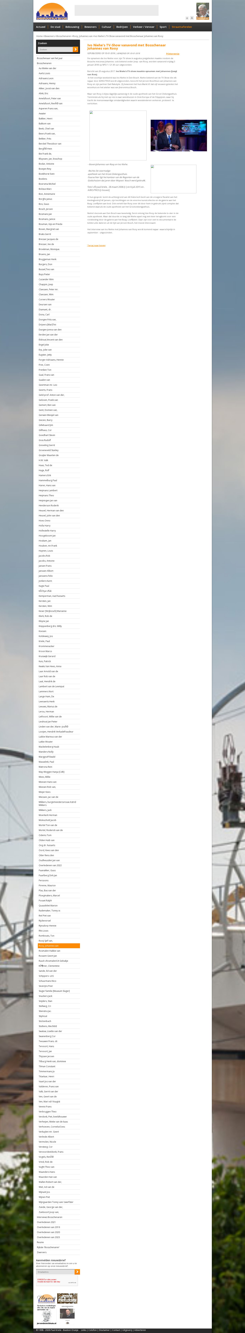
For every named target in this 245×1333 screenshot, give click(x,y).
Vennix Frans (45, 1106)
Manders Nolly (46, 751)
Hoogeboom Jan (47, 535)
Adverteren (140, 1330)
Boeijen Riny (45, 168)
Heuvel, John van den (49, 515)
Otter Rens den (46, 855)
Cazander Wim (46, 279)
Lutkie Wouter (46, 741)
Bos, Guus (44, 204)
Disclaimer (104, 1330)
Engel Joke (44, 344)
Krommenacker (46, 646)
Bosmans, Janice (47, 219)
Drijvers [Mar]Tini (47, 324)
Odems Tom (45, 835)
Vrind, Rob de (46, 1161)
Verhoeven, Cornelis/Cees (52, 1126)
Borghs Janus (45, 198)
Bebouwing (72, 27)
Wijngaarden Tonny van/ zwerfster (56, 1202)
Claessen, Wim (46, 294)
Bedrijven (122, 27)
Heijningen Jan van (48, 500)
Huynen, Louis (46, 550)
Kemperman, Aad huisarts (52, 595)
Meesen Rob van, (47, 786)
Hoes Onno (44, 520)
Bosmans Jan (45, 214)
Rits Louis (43, 930)
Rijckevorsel (45, 920)
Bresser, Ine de (46, 244)
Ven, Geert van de (48, 1096)
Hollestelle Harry (47, 530)
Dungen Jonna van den (50, 329)
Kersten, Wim (45, 606)
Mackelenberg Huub (49, 746)
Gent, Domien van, (48, 410)
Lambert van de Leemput (51, 686)
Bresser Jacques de (48, 239)
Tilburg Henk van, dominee (52, 1061)
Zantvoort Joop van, (49, 1212)
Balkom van (45, 123)
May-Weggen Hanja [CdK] (51, 771)
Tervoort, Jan (45, 1051)
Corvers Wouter (47, 299)
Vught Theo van (46, 1166)
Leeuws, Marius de (48, 706)
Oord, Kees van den (49, 850)
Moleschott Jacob (47, 820)
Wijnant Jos (44, 1192)
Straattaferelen (182, 27)
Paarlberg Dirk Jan (48, 875)
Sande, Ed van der (48, 970)
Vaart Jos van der (47, 1081)
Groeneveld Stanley (48, 450)
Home (39, 36)
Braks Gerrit (45, 234)
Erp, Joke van (45, 349)
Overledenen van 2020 (48, 1232)
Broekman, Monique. (49, 249)
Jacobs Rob (44, 555)
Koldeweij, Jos (46, 636)
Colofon (92, 1330)
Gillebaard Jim (46, 425)
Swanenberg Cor (47, 1036)
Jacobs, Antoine (47, 560)
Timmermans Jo (47, 1071)
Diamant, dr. (45, 309)
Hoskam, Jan (45, 540)
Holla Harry (44, 525)
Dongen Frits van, (47, 319)
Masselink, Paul (46, 761)
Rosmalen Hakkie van (49, 950)
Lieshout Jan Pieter (48, 721)
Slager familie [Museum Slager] (54, 991)
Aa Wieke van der (47, 68)
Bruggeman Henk (47, 259)
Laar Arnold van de (48, 671)
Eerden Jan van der (48, 334)
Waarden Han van (48, 1176)
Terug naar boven (96, 245)
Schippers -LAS (46, 975)
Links (83, 1330)
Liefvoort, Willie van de (50, 716)
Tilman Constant (47, 1066)
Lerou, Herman (46, 711)
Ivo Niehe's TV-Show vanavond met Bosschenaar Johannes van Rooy (128, 36)
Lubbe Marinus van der (50, 736)
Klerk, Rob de (45, 616)
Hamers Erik (45, 475)
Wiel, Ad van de (46, 1187)
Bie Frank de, (45, 153)
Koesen (42, 631)
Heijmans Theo (46, 495)
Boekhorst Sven (47, 173)
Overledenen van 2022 (50, 865)
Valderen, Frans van (49, 1086)
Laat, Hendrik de (47, 681)
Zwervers (41, 1252)
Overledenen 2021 (46, 1222)
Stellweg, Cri (45, 1006)
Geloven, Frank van (48, 399)
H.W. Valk (43, 460)
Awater (42, 113)
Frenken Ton (45, 369)
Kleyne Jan (44, 621)
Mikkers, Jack (45, 810)
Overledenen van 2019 (48, 1227)
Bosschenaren (63, 36)
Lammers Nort (46, 691)
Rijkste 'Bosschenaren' (48, 1247)
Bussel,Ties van (46, 269)
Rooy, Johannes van (83, 36)
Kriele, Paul (44, 641)
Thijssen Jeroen (46, 1056)
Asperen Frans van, (48, 108)
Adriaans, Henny (47, 83)
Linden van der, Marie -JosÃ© (53, 726)
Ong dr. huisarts (47, 845)
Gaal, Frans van (46, 374)
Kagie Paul (44, 585)
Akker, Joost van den (49, 88)
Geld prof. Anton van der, (52, 394)
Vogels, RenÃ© (46, 1156)
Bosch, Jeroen (46, 209)
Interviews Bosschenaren (49, 1217)
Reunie (40, 1242)
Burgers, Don (45, 264)
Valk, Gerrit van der (48, 1091)
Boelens (43, 178)
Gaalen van (44, 379)
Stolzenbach (45, 1021)
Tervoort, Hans (46, 1046)
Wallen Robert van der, (50, 1181)
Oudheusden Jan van (49, 860)
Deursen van (45, 304)
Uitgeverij (127, 1330)
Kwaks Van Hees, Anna (50, 666)
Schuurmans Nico (47, 980)
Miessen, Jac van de (48, 797)
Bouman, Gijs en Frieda (50, 224)
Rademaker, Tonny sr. (50, 910)
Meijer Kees (44, 791)
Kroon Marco (45, 651)
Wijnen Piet (44, 1197)
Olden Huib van (47, 840)
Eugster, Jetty (45, 354)
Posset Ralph (45, 900)
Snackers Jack (45, 996)
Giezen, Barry (45, 420)
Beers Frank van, (47, 133)
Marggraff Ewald (47, 756)
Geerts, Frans (45, 389)
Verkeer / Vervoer (143, 27)
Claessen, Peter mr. (48, 289)
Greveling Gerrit (47, 445)
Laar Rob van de (47, 676)
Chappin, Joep (46, 284)
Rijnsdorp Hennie (47, 925)
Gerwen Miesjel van (48, 415)
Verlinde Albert (46, 1136)
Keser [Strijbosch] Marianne (53, 611)
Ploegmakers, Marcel (49, 895)
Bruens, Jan (44, 254)
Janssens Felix (46, 575)
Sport (163, 27)
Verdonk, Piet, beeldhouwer (53, 1116)
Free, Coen (44, 364)
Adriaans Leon (46, 78)
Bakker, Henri (45, 118)
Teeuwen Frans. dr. (48, 1041)
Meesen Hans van (47, 781)
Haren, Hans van (47, 485)
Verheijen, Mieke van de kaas (53, 1121)
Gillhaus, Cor (45, 430)
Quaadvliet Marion (48, 905)
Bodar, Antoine (46, 163)
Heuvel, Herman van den (51, 510)
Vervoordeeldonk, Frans (51, 1151)
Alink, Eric (43, 93)
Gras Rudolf (45, 440)
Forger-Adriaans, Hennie (51, 359)
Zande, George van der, (51, 1207)
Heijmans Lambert (48, 490)
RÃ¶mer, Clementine (49, 965)
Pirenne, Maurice (47, 885)
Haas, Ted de (45, 465)
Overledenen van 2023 (48, 1237)
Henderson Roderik (49, 505)
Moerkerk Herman (48, 815)
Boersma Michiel (47, 183)
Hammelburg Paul (48, 480)
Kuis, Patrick (45, 661)
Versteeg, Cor (46, 1146)
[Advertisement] (117, 10)
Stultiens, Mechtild (48, 1026)
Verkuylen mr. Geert (49, 1131)
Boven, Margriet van (49, 229)
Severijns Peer (46, 986)
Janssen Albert (46, 570)
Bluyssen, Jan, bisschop (50, 158)
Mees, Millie (44, 776)
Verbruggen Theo (47, 1111)
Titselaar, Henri (46, 1076)
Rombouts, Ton (46, 935)
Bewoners (90, 27)
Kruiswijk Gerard (47, 656)
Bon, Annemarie (47, 193)
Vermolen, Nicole (47, 1141)
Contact (116, 1330)
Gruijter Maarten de (49, 455)
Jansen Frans (45, 565)
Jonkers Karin (45, 580)
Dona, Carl (44, 314)
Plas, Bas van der (47, 890)
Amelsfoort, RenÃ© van (50, 103)
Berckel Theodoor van (50, 143)
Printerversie (172, 53)
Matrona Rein (45, 766)
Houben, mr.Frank (48, 545)
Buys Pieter (44, 274)
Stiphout (43, 1016)
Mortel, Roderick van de (51, 830)
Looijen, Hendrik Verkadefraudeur (56, 731)
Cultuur (106, 27)
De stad (55, 27)
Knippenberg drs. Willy (50, 626)
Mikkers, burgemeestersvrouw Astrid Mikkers (57, 803)
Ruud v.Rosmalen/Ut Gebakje (53, 960)
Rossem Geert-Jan (48, 955)
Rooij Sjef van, (46, 940)
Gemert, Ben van (47, 405)
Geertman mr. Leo (48, 384)
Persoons (43, 880)
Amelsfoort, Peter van (50, 98)
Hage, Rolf (44, 470)
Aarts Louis (44, 73)
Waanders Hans (47, 1171)
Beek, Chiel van (46, 128)
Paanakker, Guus (47, 870)
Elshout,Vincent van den (51, 339)
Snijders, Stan (45, 1001)
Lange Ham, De (46, 696)
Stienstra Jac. (45, 1011)
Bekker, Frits (45, 138)
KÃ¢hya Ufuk (45, 590)
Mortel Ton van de (48, 825)
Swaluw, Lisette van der (50, 1031)
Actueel (40, 27)
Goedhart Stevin (47, 435)
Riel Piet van (45, 915)
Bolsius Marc (45, 188)
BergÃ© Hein (45, 148)
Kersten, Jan (45, 601)
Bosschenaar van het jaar (50, 58)
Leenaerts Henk (47, 701)
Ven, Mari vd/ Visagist (49, 1101)
